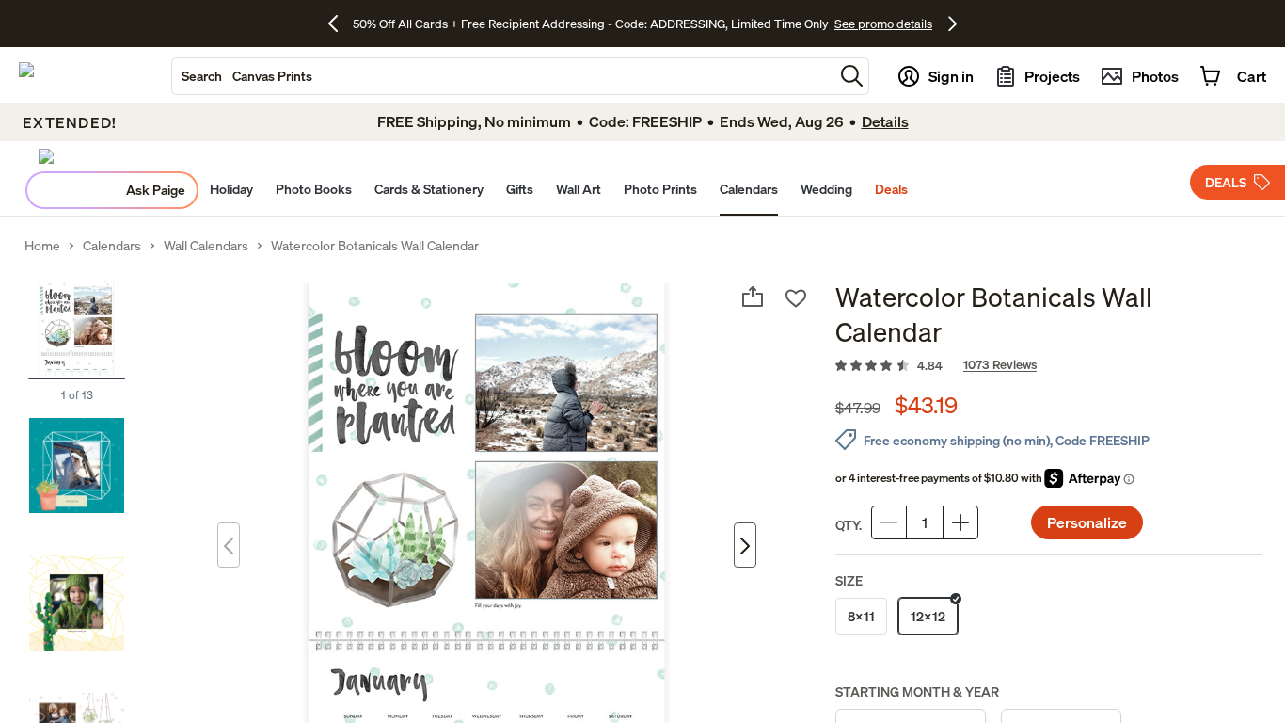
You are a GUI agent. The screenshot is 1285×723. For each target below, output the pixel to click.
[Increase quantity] (960, 522)
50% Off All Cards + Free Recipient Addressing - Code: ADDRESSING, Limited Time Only (591, 23)
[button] (851, 75)
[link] (1048, 366)
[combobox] (503, 76)
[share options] (752, 296)
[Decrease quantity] (889, 522)
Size (849, 580)
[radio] (861, 616)
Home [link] (42, 245)
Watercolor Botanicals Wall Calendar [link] (375, 245)
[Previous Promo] (340, 23)
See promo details (883, 23)
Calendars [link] (112, 245)
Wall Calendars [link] (206, 245)
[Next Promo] (952, 23)
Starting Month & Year (917, 691)
